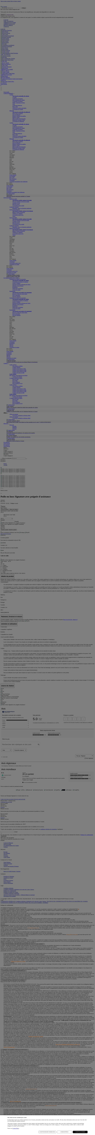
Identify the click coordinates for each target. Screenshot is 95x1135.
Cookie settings (64, 1131)
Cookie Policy (16, 1128)
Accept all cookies (80, 1131)
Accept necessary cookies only (47, 1131)
